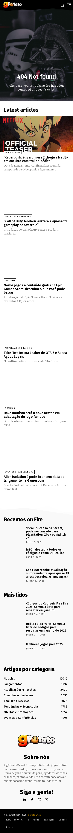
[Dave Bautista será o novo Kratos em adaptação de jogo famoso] (36, 390)
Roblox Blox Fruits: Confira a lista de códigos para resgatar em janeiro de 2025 (46, 627)
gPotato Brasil (34, 815)
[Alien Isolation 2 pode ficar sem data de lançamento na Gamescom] (36, 453)
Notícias (10, 408)
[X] (47, 800)
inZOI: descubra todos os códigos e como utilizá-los (45, 551)
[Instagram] (39, 800)
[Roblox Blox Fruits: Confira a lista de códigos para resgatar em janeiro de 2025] (13, 630)
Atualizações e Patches (18, 348)
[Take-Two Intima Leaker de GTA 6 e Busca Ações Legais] (36, 329)
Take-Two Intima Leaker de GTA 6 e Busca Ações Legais (35, 355)
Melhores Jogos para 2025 (44, 644)
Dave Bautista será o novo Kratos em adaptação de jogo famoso (32, 415)
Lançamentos (12, 152)
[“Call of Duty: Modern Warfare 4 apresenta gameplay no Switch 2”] (36, 198)
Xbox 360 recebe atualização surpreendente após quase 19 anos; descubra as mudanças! (47, 573)
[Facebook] (32, 800)
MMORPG (10, 280)
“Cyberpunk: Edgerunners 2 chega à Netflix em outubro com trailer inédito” (36, 159)
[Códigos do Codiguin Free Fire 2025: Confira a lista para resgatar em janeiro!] (13, 609)
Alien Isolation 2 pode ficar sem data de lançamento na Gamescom (34, 479)
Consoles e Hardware (18, 216)
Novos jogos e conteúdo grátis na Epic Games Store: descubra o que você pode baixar (34, 289)
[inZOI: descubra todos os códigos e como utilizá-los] (13, 555)
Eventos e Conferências (19, 472)
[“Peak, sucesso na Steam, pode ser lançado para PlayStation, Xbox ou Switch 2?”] (13, 534)
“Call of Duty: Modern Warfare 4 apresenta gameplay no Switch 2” (36, 223)
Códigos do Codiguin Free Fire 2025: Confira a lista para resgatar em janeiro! (47, 607)
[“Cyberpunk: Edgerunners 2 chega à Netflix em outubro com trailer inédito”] (36, 134)
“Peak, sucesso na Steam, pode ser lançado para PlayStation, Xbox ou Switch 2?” (46, 533)
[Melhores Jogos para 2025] (13, 650)
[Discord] (24, 800)
